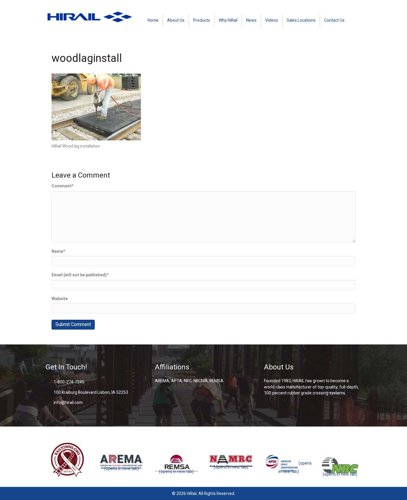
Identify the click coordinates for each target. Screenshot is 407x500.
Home (153, 20)
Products (201, 20)
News (251, 20)
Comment (62, 186)
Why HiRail (228, 20)
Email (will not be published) (80, 275)
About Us (175, 20)
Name (58, 252)
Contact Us (334, 20)
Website (60, 299)
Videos (271, 20)
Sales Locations (301, 20)
